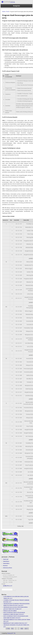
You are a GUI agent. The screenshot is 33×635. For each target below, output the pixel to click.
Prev (12, 628)
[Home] (16, 3)
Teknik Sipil (5, 559)
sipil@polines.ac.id (7, 585)
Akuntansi (5, 565)
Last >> (26, 628)
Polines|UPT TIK (11, 633)
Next (22, 628)
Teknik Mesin (6, 561)
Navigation (16, 6)
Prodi (7, 11)
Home (3, 11)
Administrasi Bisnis (7, 567)
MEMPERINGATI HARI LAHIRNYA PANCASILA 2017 (15, 623)
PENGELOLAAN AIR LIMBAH (10, 610)
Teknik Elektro (6, 563)
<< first (8, 628)
